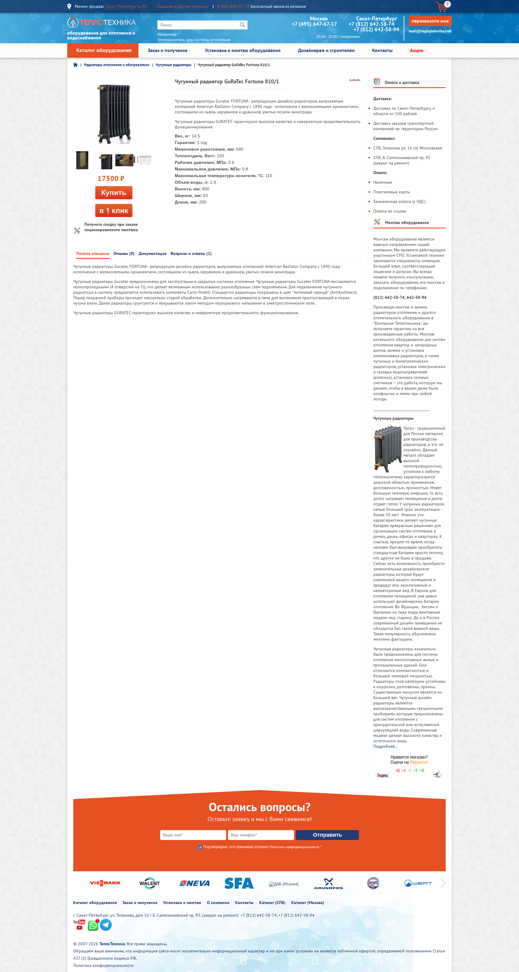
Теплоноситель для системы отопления (193, 39)
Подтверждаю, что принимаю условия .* (262, 847)
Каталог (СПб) (272, 902)
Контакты (382, 50)
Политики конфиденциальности (294, 847)
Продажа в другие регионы (182, 6)
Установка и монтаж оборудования (243, 50)
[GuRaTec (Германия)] (355, 80)
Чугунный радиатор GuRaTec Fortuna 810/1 (234, 64)
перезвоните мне (430, 21)
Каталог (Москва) (307, 902)
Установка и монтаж (182, 902)
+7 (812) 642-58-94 (376, 29)
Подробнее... (385, 746)
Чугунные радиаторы (173, 64)
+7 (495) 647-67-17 (314, 23)
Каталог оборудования (104, 50)
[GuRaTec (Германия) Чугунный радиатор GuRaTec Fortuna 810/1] (113, 114)
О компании (218, 902)
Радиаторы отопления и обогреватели (116, 64)
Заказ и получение (167, 50)
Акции (416, 50)
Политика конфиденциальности (103, 965)
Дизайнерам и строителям (326, 50)
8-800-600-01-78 (233, 6)
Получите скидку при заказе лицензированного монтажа (111, 227)
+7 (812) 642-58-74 (371, 23)
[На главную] (101, 24)
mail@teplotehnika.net (430, 31)
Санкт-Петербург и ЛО (126, 6)
